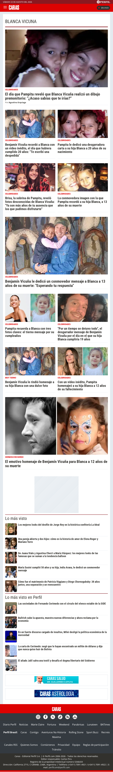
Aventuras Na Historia (53, 732)
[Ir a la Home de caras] (14, 8)
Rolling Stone (76, 732)
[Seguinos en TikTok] (60, 717)
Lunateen (92, 724)
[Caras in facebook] (45, 717)
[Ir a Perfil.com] (103, 2)
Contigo (34, 732)
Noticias (23, 724)
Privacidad (63, 744)
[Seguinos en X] (53, 717)
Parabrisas (78, 724)
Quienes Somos (29, 744)
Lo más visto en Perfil (23, 597)
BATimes (105, 724)
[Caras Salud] (56, 682)
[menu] (5, 8)
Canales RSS (11, 744)
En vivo (105, 7)
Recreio (105, 732)
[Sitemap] (75, 717)
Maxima (56, 737)
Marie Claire (37, 724)
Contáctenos (48, 744)
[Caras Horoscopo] (56, 696)
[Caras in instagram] (38, 717)
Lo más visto (16, 518)
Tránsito (56, 749)
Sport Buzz (92, 732)
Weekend (64, 724)
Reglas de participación (96, 744)
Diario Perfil (9, 724)
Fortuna (51, 724)
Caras (24, 732)
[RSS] (67, 717)
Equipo (76, 744)
